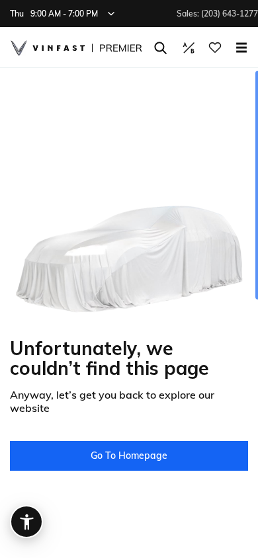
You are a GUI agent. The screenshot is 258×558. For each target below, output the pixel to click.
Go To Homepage (129, 455)
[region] (129, 313)
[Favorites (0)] (215, 47)
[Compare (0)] (188, 47)
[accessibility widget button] (26, 521)
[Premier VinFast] (76, 48)
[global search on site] (161, 48)
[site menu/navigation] (241, 47)
